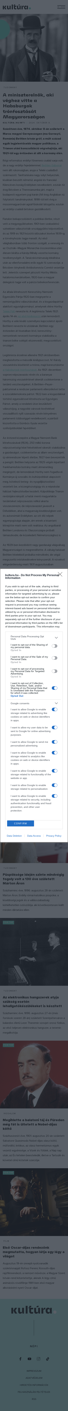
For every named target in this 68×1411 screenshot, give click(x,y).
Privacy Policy (53, 835)
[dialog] (34, 705)
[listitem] (34, 637)
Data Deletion (14, 835)
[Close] (61, 575)
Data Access (34, 835)
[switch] (54, 646)
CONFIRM (20, 823)
